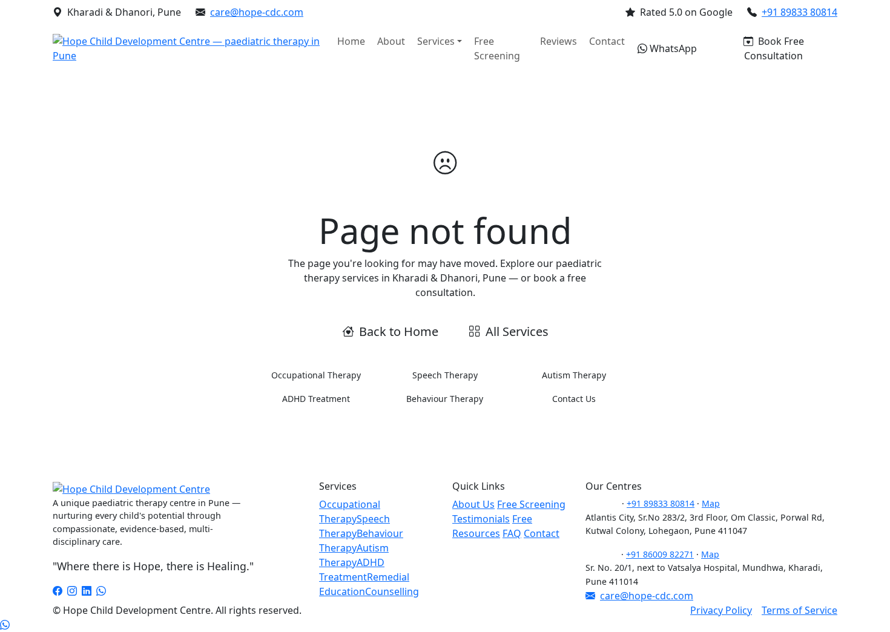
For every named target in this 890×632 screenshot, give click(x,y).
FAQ (512, 533)
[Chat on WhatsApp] (5, 624)
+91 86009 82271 (660, 554)
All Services (517, 331)
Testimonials (481, 518)
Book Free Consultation (774, 48)
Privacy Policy (721, 610)
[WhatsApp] (101, 591)
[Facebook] (57, 591)
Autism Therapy (574, 375)
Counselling (392, 591)
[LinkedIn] (86, 591)
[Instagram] (72, 591)
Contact (607, 41)
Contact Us (574, 398)
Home (351, 41)
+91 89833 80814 (799, 12)
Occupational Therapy (316, 375)
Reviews (558, 41)
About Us (473, 504)
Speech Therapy (445, 375)
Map (711, 503)
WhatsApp (673, 48)
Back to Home (398, 331)
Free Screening (497, 48)
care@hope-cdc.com (256, 12)
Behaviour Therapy (444, 398)
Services (436, 41)
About (391, 41)
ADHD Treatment (316, 398)
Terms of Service (799, 610)
